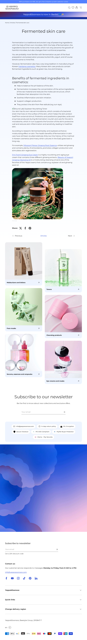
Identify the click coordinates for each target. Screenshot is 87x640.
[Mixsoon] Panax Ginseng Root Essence (40, 145)
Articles (12, 22)
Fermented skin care (22, 22)
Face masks (11, 328)
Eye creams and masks (55, 381)
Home (7, 22)
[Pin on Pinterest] (30, 228)
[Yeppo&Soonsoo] (43, 488)
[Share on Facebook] (25, 228)
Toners (49, 289)
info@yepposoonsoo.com (16, 572)
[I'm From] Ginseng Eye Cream (25, 155)
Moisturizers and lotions (16, 282)
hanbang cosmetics (27, 66)
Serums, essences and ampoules (19, 374)
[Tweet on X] (20, 228)
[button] (76, 7)
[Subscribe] (63, 412)
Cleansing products (54, 335)
